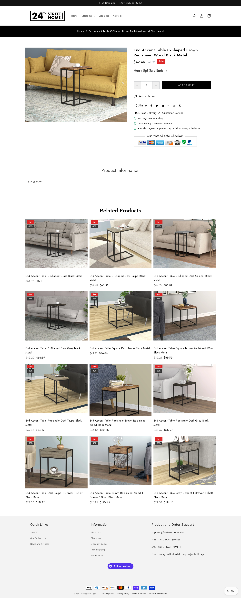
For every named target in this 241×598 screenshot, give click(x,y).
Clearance (96, 538)
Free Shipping (98, 549)
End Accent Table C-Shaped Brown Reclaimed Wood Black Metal (126, 31)
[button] (88, 15)
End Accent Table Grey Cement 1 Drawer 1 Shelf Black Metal (183, 495)
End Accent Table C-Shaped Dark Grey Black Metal (52, 350)
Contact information (158, 593)
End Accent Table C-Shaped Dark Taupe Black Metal (118, 278)
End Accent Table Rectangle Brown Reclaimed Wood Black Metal (118, 423)
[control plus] (156, 85)
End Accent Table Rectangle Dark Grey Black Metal (181, 423)
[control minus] (137, 85)
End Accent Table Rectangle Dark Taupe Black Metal (53, 423)
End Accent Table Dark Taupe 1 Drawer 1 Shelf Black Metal (54, 495)
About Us (96, 532)
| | (98, 594)
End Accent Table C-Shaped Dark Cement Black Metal (182, 278)
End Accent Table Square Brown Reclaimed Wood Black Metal (183, 350)
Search (34, 532)
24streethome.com (89, 594)
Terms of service (139, 593)
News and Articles (39, 543)
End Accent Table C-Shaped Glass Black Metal (53, 276)
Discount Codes (99, 543)
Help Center (97, 555)
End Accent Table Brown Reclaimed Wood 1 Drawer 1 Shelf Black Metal (116, 495)
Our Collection (38, 538)
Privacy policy (123, 593)
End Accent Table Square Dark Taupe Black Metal (120, 348)
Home (80, 31)
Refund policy (108, 593)
